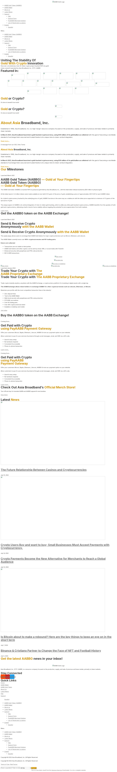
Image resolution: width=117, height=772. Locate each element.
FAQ (9, 16)
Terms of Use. (5, 764)
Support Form (12, 18)
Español (10, 27)
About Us (4, 689)
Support (6, 14)
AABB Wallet (8, 7)
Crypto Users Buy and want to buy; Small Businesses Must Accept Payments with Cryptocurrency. (55, 546)
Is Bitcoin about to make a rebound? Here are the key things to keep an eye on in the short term (56, 638)
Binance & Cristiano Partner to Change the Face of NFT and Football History (51, 650)
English (6, 25)
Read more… (5, 141)
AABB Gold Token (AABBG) (13, 5)
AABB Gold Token (6, 687)
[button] (58, 31)
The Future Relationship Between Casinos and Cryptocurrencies (44, 469)
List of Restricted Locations (17, 23)
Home (3, 683)
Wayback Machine (56, 770)
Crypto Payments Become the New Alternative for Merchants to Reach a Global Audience (53, 560)
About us (7, 10)
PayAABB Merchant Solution (17, 21)
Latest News (8, 12)
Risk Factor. (14, 764)
